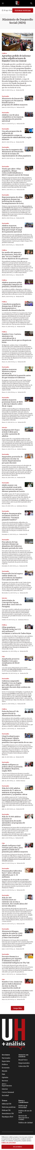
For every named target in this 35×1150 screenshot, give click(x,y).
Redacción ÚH (20, 90)
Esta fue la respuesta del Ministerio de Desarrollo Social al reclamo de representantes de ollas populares (16, 153)
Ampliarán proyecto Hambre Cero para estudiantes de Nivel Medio (10, 662)
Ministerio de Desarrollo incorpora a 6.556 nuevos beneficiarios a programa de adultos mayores (15, 101)
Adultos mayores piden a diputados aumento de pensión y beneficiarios (12, 284)
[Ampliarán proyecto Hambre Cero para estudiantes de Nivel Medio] (29, 658)
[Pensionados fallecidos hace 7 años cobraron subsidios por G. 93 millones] (29, 870)
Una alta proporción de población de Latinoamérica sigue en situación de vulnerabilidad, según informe (16, 135)
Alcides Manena (21, 449)
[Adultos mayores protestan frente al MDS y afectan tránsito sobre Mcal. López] (29, 399)
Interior (4, 427)
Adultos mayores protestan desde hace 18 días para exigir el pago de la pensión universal (12, 229)
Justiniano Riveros (22, 506)
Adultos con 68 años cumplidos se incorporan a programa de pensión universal (12, 118)
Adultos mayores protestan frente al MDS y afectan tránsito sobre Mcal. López (12, 403)
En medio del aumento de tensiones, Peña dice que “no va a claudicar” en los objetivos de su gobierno (15, 255)
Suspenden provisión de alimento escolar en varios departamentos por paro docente (12, 460)
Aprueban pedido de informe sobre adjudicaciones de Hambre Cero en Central (16, 58)
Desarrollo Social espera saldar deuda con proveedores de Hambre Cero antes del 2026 (12, 576)
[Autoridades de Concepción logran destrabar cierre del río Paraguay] (29, 599)
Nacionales (5, 96)
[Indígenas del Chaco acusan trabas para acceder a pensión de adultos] (29, 429)
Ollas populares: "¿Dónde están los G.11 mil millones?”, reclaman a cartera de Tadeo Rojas (16, 630)
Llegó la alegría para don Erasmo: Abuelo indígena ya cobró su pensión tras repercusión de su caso (17, 739)
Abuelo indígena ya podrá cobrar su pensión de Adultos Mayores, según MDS (12, 768)
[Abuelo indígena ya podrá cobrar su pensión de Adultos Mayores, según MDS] (29, 764)
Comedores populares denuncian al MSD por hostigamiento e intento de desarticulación (13, 307)
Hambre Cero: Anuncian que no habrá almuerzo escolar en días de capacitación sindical (12, 985)
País (3, 656)
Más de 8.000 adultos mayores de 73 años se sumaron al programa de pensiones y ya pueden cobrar (14, 791)
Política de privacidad (8, 1142)
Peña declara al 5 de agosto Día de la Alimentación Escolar (11, 713)
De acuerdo (17, 1147)
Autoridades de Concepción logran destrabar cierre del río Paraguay (12, 603)
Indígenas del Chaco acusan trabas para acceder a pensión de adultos (11, 433)
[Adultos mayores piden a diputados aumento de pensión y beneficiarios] (29, 281)
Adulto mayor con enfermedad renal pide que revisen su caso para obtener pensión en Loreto (13, 488)
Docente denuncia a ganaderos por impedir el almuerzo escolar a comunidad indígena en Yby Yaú (15, 959)
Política (4, 53)
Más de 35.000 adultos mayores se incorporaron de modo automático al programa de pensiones (13, 821)
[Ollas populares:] (29, 626)
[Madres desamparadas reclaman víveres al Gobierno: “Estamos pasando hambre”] (29, 513)
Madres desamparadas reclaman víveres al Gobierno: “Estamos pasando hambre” (11, 516)
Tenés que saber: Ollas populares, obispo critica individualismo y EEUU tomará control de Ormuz (15, 172)
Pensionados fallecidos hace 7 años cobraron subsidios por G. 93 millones (12, 874)
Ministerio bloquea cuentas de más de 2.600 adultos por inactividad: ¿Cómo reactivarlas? (12, 934)
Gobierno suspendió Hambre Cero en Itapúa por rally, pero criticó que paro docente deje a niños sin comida (16, 685)
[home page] (17, 3)
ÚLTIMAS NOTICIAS (23, 10)
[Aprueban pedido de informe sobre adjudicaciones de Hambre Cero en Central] (17, 42)
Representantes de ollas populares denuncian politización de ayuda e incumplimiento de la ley (13, 200)
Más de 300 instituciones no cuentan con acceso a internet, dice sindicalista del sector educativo (14, 902)
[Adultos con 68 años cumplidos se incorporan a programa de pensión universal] (29, 114)
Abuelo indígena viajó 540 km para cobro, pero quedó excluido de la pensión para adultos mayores (15, 848)
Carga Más (17, 1008)
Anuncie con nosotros (23, 1055)
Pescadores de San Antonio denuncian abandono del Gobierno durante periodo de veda (12, 545)
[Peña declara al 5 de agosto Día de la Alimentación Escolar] (29, 710)
